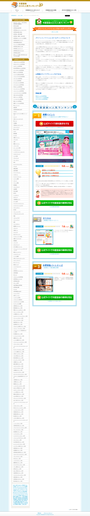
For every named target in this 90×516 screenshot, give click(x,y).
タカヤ (15, 131)
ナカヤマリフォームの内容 (19, 301)
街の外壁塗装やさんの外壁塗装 (19, 68)
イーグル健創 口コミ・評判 (19, 351)
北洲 (14, 141)
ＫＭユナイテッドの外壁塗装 (42, 97)
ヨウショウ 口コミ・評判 (18, 320)
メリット (22, 494)
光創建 (16, 496)
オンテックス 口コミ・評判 (19, 349)
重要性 (16, 504)
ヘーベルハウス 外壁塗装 (18, 99)
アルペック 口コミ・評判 (18, 312)
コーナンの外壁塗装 (17, 80)
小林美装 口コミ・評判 (18, 379)
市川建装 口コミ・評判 (18, 333)
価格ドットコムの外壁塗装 (19, 103)
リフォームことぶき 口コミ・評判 (20, 342)
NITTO (15, 193)
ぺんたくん (18, 486)
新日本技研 (23, 499)
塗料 (16, 497)
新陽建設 (15, 240)
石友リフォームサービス (18, 119)
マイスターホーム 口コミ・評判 (20, 475)
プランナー (16, 228)
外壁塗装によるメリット (18, 48)
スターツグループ (17, 260)
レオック (15, 180)
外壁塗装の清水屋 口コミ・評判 (20, 452)
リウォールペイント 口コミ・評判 (20, 427)
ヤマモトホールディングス (19, 213)
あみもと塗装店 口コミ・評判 (19, 387)
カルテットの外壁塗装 (18, 66)
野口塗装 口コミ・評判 (18, 481)
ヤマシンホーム (17, 207)
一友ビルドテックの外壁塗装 (19, 62)
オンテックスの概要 (17, 303)
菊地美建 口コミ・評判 (18, 307)
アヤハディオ (16, 158)
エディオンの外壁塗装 (18, 78)
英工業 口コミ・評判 (17, 416)
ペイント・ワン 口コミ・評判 (19, 328)
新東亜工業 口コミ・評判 (18, 414)
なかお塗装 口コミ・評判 (18, 396)
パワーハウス (16, 145)
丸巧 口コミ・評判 (17, 458)
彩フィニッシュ (17, 105)
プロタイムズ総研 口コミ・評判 (20, 326)
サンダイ (15, 135)
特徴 (25, 500)
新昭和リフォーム (17, 226)
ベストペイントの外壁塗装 (19, 90)
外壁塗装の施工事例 (17, 27)
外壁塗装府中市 (13, 15)
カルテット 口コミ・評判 (18, 390)
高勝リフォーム (17, 137)
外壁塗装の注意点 (17, 52)
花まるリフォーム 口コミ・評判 (20, 407)
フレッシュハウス (17, 211)
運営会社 (39, 513)
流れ (23, 500)
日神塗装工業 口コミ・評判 (19, 425)
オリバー (15, 116)
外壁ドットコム (17, 295)
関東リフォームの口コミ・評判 (19, 309)
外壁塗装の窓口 (17, 281)
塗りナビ (15, 274)
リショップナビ (17, 293)
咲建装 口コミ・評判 (17, 383)
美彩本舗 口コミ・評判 (18, 477)
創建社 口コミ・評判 (17, 338)
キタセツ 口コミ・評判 (18, 405)
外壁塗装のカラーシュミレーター (20, 30)
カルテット (22, 489)
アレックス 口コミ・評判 (18, 429)
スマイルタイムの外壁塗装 (19, 84)
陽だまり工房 (16, 129)
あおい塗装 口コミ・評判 (18, 470)
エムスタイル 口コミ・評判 (19, 372)
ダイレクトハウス (20, 490)
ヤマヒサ (15, 166)
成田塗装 (15, 107)
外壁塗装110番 (16, 287)
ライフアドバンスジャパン (19, 203)
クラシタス (16, 139)
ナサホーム (16, 174)
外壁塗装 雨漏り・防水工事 (19, 36)
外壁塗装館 (16, 272)
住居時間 (15, 189)
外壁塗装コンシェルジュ (18, 270)
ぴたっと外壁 (16, 283)
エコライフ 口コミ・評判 (18, 368)
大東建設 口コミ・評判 (18, 370)
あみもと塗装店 (21, 485)
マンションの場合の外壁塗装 (19, 44)
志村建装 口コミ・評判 (18, 450)
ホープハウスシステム (18, 164)
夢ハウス (15, 121)
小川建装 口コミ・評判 (18, 314)
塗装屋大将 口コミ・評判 (18, 411)
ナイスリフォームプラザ (18, 205)
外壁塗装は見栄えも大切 (18, 46)
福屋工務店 (16, 168)
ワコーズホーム (17, 224)
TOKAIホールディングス (18, 125)
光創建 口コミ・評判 (17, 361)
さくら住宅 (16, 201)
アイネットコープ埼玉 (18, 236)
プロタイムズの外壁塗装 (18, 276)
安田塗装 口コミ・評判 (18, 448)
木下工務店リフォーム (18, 246)
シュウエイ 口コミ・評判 (18, 409)
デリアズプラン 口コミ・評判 (19, 464)
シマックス (16, 242)
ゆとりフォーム (17, 262)
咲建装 (26, 496)
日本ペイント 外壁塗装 (18, 97)
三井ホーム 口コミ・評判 (18, 353)
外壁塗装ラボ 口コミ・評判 (19, 479)
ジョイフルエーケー (17, 266)
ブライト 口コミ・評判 (18, 344)
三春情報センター (17, 199)
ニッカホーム (16, 195)
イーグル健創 (24, 486)
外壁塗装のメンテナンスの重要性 (20, 38)
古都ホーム (16, 230)
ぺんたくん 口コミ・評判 (18, 366)
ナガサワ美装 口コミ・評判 (19, 418)
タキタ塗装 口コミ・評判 (18, 355)
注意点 (20, 500)
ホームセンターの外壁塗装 (19, 82)
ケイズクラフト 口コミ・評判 (19, 435)
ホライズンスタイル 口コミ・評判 (20, 374)
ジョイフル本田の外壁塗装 (19, 74)
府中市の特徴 (16, 25)
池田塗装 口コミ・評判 (18, 322)
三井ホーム (23, 495)
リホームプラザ (17, 217)
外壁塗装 (19, 497)
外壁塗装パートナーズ (53, 265)
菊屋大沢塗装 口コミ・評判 (19, 394)
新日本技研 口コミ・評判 (18, 357)
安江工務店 (16, 191)
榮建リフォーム (17, 143)
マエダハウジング (17, 154)
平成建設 (15, 123)
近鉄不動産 (16, 170)
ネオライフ (16, 197)
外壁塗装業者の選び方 (18, 42)
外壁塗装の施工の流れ (18, 32)
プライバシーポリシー (48, 513)
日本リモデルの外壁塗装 (18, 95)
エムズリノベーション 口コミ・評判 (20, 316)
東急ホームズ (16, 264)
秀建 (14, 215)
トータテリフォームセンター (19, 151)
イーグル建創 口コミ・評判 (19, 340)
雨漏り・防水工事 (22, 504)
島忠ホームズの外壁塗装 (41, 96)
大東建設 (15, 499)
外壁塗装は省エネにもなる (19, 50)
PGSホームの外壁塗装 (18, 86)
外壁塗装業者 (25, 497)
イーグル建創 (16, 256)
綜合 (14, 162)
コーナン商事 (16, 178)
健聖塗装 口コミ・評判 (18, 462)
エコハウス (16, 232)
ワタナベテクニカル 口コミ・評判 (20, 454)
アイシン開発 (16, 182)
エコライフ (15, 487)
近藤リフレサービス (17, 238)
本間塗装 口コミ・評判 (18, 305)
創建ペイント (49, 114)
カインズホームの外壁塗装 (42, 99)
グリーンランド (17, 220)
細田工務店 (20, 501)
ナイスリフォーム (17, 149)
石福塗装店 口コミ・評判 (18, 472)
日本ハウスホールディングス (19, 258)
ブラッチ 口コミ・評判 (18, 456)
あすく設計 (15, 485)
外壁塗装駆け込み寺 (17, 291)
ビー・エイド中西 (17, 147)
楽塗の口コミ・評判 (17, 468)
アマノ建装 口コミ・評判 (18, 466)
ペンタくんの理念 (17, 297)
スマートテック (17, 127)
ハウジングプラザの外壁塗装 (19, 76)
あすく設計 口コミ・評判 (18, 400)
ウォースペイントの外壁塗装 (19, 88)
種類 (16, 501)
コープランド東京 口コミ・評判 (20, 446)
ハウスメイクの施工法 (18, 299)
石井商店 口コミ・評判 (18, 324)
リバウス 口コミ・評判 (18, 433)
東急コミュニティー (17, 252)
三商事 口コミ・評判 (17, 381)
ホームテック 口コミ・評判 (19, 359)
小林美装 (19, 499)
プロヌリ (15, 111)
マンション (17, 494)
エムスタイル (21, 487)
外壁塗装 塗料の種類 (18, 34)
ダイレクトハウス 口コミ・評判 (20, 398)
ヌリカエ (47, 218)
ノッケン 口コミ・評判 (18, 423)
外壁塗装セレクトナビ (18, 279)
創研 (14, 222)
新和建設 (15, 185)
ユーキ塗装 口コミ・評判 (18, 392)
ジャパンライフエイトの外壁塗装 (20, 92)
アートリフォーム (17, 172)
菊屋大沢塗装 (17, 503)
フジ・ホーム (16, 160)
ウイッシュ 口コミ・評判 (18, 318)
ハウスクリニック (17, 254)
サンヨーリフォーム (17, 176)
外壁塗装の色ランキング (18, 40)
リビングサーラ (17, 187)
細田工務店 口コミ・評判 (18, 364)
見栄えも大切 (23, 503)
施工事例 (16, 500)
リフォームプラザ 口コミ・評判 (20, 437)
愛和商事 (15, 133)
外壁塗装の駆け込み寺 (18, 109)
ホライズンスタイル (18, 492)
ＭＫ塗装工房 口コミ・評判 (19, 442)
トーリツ (15, 268)
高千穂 (15, 209)
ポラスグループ (17, 244)
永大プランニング (17, 234)
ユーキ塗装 (18, 495)
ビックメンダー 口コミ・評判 (19, 444)
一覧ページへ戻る (54, 31)
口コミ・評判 (20, 15)
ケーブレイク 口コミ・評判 (19, 335)
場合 (14, 497)
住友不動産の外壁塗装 (18, 285)
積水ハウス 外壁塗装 (17, 101)
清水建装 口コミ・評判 (18, 431)
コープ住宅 (16, 156)
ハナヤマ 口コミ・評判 (18, 460)
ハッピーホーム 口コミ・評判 (19, 385)
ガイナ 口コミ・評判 (17, 439)
